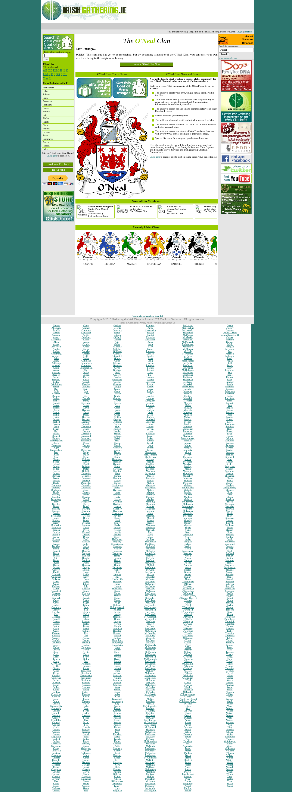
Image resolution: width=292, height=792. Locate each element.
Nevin (188, 549)
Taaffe (230, 593)
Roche (230, 396)
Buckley (56, 546)
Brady (56, 492)
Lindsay (150, 410)
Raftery (229, 342)
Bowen (56, 473)
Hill (117, 577)
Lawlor (150, 379)
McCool (150, 612)
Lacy (150, 346)
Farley (86, 624)
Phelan (187, 751)
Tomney (230, 642)
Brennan (56, 511)
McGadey (150, 687)
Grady (117, 396)
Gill (117, 342)
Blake (56, 457)
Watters (229, 715)
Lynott (150, 448)
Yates (229, 776)
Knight (150, 335)
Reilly (230, 368)
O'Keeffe (187, 657)
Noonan (188, 560)
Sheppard (229, 504)
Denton (86, 431)
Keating (117, 715)
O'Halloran (188, 635)
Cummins (86, 365)
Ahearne (56, 335)
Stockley (230, 574)
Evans (86, 595)
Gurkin (117, 424)
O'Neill (187, 682)
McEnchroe (150, 675)
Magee (150, 476)
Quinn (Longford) (230, 335)
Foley (86, 704)
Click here (52, 156)
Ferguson (86, 647)
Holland (117, 605)
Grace (117, 391)
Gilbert (117, 339)
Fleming (86, 694)
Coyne (56, 786)
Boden (56, 462)
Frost (86, 736)
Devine (86, 445)
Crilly (86, 335)
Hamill (117, 445)
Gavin (86, 783)
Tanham (230, 603)
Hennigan (117, 553)
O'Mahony (188, 666)
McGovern (150, 732)
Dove (86, 504)
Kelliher (117, 743)
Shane (230, 478)
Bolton (56, 469)
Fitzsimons (86, 680)
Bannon (56, 396)
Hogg (117, 603)
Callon (56, 588)
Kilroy (117, 786)
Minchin (188, 410)
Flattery (86, 692)
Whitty (229, 743)
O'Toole (188, 704)
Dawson (86, 410)
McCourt (150, 621)
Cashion (56, 633)
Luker (150, 438)
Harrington (117, 485)
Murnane (187, 518)
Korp (150, 344)
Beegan (56, 424)
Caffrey (56, 570)
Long (150, 424)
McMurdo (188, 346)
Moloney (187, 426)
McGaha (150, 692)
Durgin (86, 567)
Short (229, 516)
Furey (86, 741)
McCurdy (150, 638)
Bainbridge (56, 384)
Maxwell (150, 530)
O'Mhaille (188, 675)
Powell (187, 767)
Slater (230, 527)
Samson (230, 443)
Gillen (117, 344)
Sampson (229, 440)
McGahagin (150, 694)
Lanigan (150, 365)
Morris (187, 459)
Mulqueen (188, 504)
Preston (188, 776)
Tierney (230, 628)
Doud (86, 499)
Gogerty (117, 375)
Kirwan (150, 332)
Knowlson (150, 339)
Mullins (188, 497)
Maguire (150, 478)
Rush (229, 429)
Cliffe (56, 666)
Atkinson (56, 363)
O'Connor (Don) (188, 595)
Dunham (86, 560)
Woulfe (229, 769)
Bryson (56, 544)
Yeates (230, 779)
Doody (86, 490)
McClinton (150, 593)
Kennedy (117, 748)
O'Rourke (188, 692)
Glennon (117, 365)
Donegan (86, 478)
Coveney (56, 779)
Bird (56, 452)
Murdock (187, 516)
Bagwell (56, 379)
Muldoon (187, 483)
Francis (86, 727)
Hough (117, 626)
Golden (117, 377)
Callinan (56, 586)
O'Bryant (187, 586)
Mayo (150, 537)
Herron (117, 558)
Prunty (187, 781)
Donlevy (86, 480)
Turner (229, 666)
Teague (229, 607)
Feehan (86, 638)
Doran (86, 494)
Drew (86, 527)
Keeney (117, 725)
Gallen (86, 751)
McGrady (150, 736)
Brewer (56, 518)
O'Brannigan (188, 581)
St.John (229, 549)
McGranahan (150, 741)
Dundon (86, 558)
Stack (229, 551)
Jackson (117, 673)
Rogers (229, 408)
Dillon (86, 455)
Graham (117, 398)
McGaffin (150, 689)
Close (56, 671)
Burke (56, 549)
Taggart (229, 595)
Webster (230, 722)
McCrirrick (150, 631)
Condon (56, 696)
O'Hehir (188, 650)
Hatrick (117, 506)
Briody (56, 523)
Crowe (86, 349)
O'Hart (188, 645)
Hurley (117, 652)
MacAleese (150, 452)
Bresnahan (56, 516)
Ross (229, 415)
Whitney (230, 739)
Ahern (56, 337)
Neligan (188, 541)
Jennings (117, 680)
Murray (188, 523)
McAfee (150, 539)
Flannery (86, 687)
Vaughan (229, 685)
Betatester (56, 445)
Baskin (56, 415)
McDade (150, 640)
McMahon (188, 332)
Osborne (188, 711)
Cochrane (56, 678)
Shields (229, 511)
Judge (117, 694)
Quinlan (230, 330)
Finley (86, 659)
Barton (56, 412)
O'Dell (188, 605)
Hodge (117, 598)
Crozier (86, 354)
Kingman (117, 790)
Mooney (188, 440)
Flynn (86, 699)
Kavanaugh (117, 701)
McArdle (150, 549)
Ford (86, 708)
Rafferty (230, 339)
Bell (56, 431)
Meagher (187, 391)
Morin (188, 452)
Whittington (230, 741)
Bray (56, 502)
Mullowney (187, 502)
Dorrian (86, 497)
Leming (150, 398)
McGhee (150, 701)
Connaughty (56, 706)
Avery (56, 370)
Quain (230, 325)
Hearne (117, 530)
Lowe (150, 431)
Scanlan (230, 452)
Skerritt (229, 523)
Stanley (229, 556)
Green (117, 408)
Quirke (229, 337)
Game (86, 758)
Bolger (56, 466)
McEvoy (150, 682)
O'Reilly (188, 687)
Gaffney (86, 743)
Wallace (229, 699)
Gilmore (117, 354)
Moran (187, 445)
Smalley (230, 534)
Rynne (230, 436)
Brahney (56, 494)
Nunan (187, 574)
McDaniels (150, 645)
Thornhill (229, 621)
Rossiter (230, 417)
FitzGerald (86, 671)
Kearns (117, 713)
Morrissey (188, 464)
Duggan (86, 551)
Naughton (188, 534)
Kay (117, 704)
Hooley (117, 614)
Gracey (117, 393)
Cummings (86, 363)
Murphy (188, 520)
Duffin (86, 546)
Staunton (229, 560)
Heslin (117, 560)
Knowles (150, 337)
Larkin (150, 368)
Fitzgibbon (86, 673)
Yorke (230, 783)
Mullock (188, 499)
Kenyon (117, 755)
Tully (229, 659)
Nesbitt (187, 546)
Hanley (117, 455)
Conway (56, 722)
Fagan (86, 603)
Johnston (117, 685)
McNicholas (188, 361)
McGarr (150, 696)
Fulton (86, 739)
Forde (86, 711)
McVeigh (187, 384)
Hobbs (117, 595)
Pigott (188, 758)
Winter (229, 758)
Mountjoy (188, 471)
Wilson (229, 755)
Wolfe (230, 762)
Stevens (229, 570)
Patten (188, 732)
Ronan (230, 410)
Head (117, 520)
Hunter (117, 650)
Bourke (56, 471)
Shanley (230, 483)
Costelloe (56, 762)
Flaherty (86, 682)
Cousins (56, 776)
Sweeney (229, 591)
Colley (56, 685)
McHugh (150, 765)
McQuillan (188, 372)
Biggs (56, 448)
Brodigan (56, 527)
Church (56, 650)
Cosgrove (56, 755)
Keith (117, 729)
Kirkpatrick (150, 330)
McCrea (150, 626)
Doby (86, 462)
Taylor (230, 605)
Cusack (86, 382)
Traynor (230, 652)
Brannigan (56, 499)
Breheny (56, 509)
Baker (56, 386)
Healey (117, 523)
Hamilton (117, 448)
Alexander (56, 339)
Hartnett (117, 494)
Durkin (86, 570)
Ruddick (230, 426)
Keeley (117, 720)
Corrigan (56, 753)
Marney (150, 511)
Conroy (56, 718)
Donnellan (86, 483)
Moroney (187, 457)
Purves (187, 790)
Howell (117, 635)
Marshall (150, 516)
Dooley (86, 492)
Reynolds (229, 370)
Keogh (117, 758)
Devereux (86, 440)
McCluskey (150, 598)
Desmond (86, 436)
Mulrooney (187, 506)
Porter (188, 762)
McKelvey (150, 779)
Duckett (86, 541)
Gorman (117, 384)
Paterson (188, 727)
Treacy (229, 654)
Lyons (150, 450)
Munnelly (188, 513)
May (150, 532)
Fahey (86, 605)
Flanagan (86, 685)
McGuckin (150, 753)
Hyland (117, 657)
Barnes (56, 401)
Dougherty (86, 502)
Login (240, 32)
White (230, 734)
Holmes (117, 610)
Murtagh (188, 525)
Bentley (56, 438)
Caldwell (56, 574)
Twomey (230, 671)
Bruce (56, 541)
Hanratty (117, 464)
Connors (56, 715)
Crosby (86, 344)
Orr (188, 708)
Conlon (56, 704)
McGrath (150, 746)
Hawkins (117, 511)
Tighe (230, 631)
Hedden (117, 534)
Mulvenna (188, 511)
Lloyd (150, 415)
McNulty (187, 363)
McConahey (150, 607)
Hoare (117, 591)
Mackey (150, 459)
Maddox (150, 469)
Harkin (117, 476)
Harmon (117, 478)
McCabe (150, 558)
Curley (86, 372)
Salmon (229, 438)
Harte (117, 492)
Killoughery (117, 781)
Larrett (150, 370)
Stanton (229, 558)
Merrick (188, 403)
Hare (117, 473)
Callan (56, 581)
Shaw (229, 492)
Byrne (56, 565)
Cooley (56, 729)
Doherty (86, 466)
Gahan (86, 746)
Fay (86, 633)
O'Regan (188, 685)
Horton (117, 624)
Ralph (230, 344)
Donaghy (86, 473)
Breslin (56, 513)
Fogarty (86, 701)
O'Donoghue (187, 612)
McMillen (188, 339)
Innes (117, 666)
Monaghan (188, 429)
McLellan (188, 325)
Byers (56, 563)
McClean (150, 591)
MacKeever (150, 457)
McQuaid (187, 365)
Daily (86, 389)
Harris (117, 487)
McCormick (150, 619)
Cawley (56, 645)
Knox (150, 342)
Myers (188, 527)
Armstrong (56, 354)
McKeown (150, 783)
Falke (86, 614)
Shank (230, 480)
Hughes (117, 638)
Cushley (86, 384)
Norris (188, 567)
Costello (56, 760)
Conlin (56, 701)
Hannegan (117, 459)
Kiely (117, 767)
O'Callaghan (188, 588)
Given (117, 361)
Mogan (187, 419)
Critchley (86, 337)
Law (150, 375)
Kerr (117, 760)
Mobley (188, 417)
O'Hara (187, 640)
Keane (117, 708)
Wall (230, 696)
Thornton (229, 624)
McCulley (150, 635)
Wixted (229, 760)
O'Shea (187, 696)
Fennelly (86, 642)
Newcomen (187, 551)
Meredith (187, 398)
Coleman (56, 682)
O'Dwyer (187, 624)
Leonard (150, 405)
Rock (229, 401)
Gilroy (117, 358)
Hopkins (117, 617)
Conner (56, 711)
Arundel (56, 356)
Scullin (229, 462)
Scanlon (230, 455)
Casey (56, 631)
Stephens (229, 565)
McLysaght (187, 330)
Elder (86, 581)
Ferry (86, 654)
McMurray (188, 349)
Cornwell (56, 751)
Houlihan (117, 628)
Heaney (117, 527)
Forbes (86, 706)
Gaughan (86, 776)
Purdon (188, 788)
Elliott (86, 584)
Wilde (230, 746)
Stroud (229, 579)
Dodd (86, 464)
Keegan (117, 718)
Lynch (150, 443)
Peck (188, 739)
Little (150, 412)
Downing (86, 513)
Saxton (229, 450)
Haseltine (117, 502)
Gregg (117, 415)
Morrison (187, 462)
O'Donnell (188, 610)
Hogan (117, 600)
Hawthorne (117, 513)
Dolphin (86, 471)
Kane (117, 696)
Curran (86, 375)
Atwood (56, 365)
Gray (117, 405)
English (86, 588)
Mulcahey (188, 476)
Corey (56, 748)
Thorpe (229, 626)
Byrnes (56, 567)
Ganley (86, 760)
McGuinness (150, 758)
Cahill (56, 572)
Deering (86, 417)
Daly (86, 396)
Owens (187, 715)
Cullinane (86, 361)
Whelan (229, 732)
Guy (117, 426)
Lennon (150, 403)
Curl (86, 370)
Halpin (117, 443)
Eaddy (86, 574)
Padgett (188, 718)
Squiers (229, 546)
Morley (188, 455)
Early (86, 577)
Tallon (230, 600)
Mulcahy (187, 478)
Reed (229, 358)
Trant (229, 650)
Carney (56, 610)
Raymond (229, 349)
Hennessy (117, 551)
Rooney (230, 412)
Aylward (56, 372)
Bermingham (56, 440)
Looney (150, 426)
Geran (117, 332)
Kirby (150, 328)
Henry (117, 556)
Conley (56, 699)
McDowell (150, 661)
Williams (230, 751)
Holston (117, 612)
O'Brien (188, 584)
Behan (56, 429)
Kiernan (117, 769)
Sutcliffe (230, 586)
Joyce (117, 692)
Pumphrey (188, 783)
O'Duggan (188, 621)
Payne (188, 736)
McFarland (150, 685)
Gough (117, 386)
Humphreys (117, 642)
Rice (230, 372)
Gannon (86, 762)
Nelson (187, 544)
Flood (86, 696)
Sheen (230, 502)
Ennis (86, 591)
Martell (150, 518)
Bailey (56, 382)
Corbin (56, 741)
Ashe (56, 358)
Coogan (56, 725)
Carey (56, 603)
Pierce (188, 755)
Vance (230, 680)
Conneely (56, 708)
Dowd (86, 506)
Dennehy (86, 424)
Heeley (117, 537)
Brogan (56, 530)
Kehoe (117, 727)
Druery (86, 534)
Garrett (86, 767)
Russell (229, 431)
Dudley (86, 544)
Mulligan (187, 494)
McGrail (150, 739)
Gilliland (117, 351)
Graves (117, 403)
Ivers (117, 671)
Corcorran (56, 746)
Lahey (150, 349)
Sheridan (229, 506)
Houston (117, 631)
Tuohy (229, 661)
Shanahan (229, 476)
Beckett (56, 422)
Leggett (150, 396)
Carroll (56, 619)
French (86, 734)
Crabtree (56, 788)
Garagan (86, 765)
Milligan (188, 408)
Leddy (150, 391)
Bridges (56, 520)
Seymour (229, 471)
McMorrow (187, 344)
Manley (150, 499)
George (117, 328)
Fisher (86, 668)
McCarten (150, 579)
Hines (117, 584)
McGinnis (150, 715)
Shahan (229, 473)
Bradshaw (56, 490)
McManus (188, 335)
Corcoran (56, 743)
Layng (150, 384)
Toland (229, 640)
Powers (187, 772)
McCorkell (150, 614)
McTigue (187, 382)
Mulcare (188, 480)
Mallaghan (150, 487)
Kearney (117, 711)
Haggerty (117, 436)
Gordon (117, 382)
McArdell (150, 546)
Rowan (229, 419)
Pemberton (188, 746)
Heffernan (117, 539)
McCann (150, 570)
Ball (56, 389)
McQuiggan (188, 370)
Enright (86, 593)
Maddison (150, 466)
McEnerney (150, 678)
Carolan (56, 612)
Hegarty (117, 541)
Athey (56, 361)
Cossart (56, 758)
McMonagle (188, 342)
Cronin (86, 342)
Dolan (86, 469)
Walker (229, 694)
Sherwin (230, 509)
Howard (117, 633)
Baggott (56, 375)
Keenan (117, 722)
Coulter (56, 772)
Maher (150, 480)
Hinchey (117, 581)
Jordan (117, 689)
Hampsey (117, 450)
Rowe (230, 422)
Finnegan (86, 664)
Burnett (56, 551)
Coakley (56, 675)
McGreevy (150, 748)
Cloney (56, 668)
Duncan (86, 556)
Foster (86, 718)
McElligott (150, 668)
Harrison (117, 490)
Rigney (229, 377)
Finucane (86, 666)
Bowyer (56, 476)
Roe (230, 405)
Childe (56, 647)
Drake (86, 520)
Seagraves (230, 466)
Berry (56, 443)
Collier (56, 687)
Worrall (229, 765)
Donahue (86, 476)
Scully (230, 464)
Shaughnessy (229, 487)
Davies (86, 405)
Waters (230, 711)
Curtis (86, 379)
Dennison (86, 426)
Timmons (229, 635)
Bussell (56, 556)
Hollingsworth (117, 607)
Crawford (86, 332)
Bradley (56, 487)
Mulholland (188, 487)
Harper (117, 483)
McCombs (150, 605)
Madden (150, 464)
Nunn (188, 579)
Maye (150, 534)
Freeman (86, 732)
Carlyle (56, 605)
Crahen (56, 790)
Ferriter (86, 652)
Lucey (150, 436)
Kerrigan (117, 762)
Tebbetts (230, 610)
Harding (117, 471)
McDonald (150, 654)
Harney (117, 480)
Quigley (230, 328)
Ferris (86, 650)
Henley (117, 549)
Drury (86, 537)
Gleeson (117, 363)
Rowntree (229, 424)
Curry (86, 377)
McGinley (150, 711)
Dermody (86, 433)
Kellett (117, 739)
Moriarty (187, 450)
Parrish (187, 725)
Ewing (86, 600)
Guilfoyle (117, 422)
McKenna (150, 781)
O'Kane (188, 652)
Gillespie (117, 346)
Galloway (86, 753)
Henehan (117, 546)
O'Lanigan (188, 659)
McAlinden (150, 541)
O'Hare (187, 642)
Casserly (56, 635)
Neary (188, 537)
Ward (229, 706)
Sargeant (230, 445)
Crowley (86, 351)
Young (229, 786)
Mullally (188, 490)
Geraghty (117, 330)
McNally (188, 351)
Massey (150, 523)
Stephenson (229, 567)
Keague (117, 706)
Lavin (150, 372)
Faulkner (86, 631)
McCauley (150, 586)
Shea (229, 494)
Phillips (188, 753)
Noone (187, 563)
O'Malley (187, 668)
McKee (150, 776)
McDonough (150, 659)
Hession (117, 563)
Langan (150, 363)
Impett (117, 664)
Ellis (86, 586)
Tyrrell (229, 673)
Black (56, 455)
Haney (117, 452)
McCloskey (150, 595)
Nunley (188, 577)
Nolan (188, 558)
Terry (229, 612)
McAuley (150, 551)
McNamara (187, 354)
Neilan (188, 539)
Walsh (230, 701)
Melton (187, 396)
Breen (56, 506)
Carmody (56, 607)
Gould (117, 389)
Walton (229, 704)
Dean (86, 412)
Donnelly (86, 485)
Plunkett (188, 760)
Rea (230, 351)
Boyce (56, 478)
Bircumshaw (56, 450)
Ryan (229, 433)
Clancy (56, 652)
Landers (150, 354)
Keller (117, 736)
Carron (56, 621)
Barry (56, 410)
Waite (229, 689)
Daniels (86, 398)
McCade (150, 560)
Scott (229, 459)
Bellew (56, 433)
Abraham (56, 328)
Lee (150, 393)
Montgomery (187, 438)
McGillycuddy (150, 706)
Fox (86, 720)
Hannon (117, 462)
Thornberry (230, 619)
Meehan (188, 393)
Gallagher (86, 748)
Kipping (150, 325)
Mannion (150, 504)
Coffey (56, 680)
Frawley (86, 729)
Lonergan (150, 422)
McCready (150, 628)
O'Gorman (188, 631)
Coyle (56, 783)
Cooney (56, 732)
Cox (56, 781)
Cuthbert (86, 386)
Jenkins (117, 678)
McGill (150, 704)
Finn (86, 661)
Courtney (56, 774)
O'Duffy (188, 619)
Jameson (117, 675)
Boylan (56, 480)
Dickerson (86, 450)
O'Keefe (188, 654)
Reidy (230, 365)
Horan (117, 619)
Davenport (86, 403)
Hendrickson (117, 544)
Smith (230, 539)
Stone (230, 577)
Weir (229, 725)
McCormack (150, 617)
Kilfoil (117, 776)
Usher (230, 675)
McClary (150, 588)
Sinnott (229, 520)
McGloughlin (150, 722)
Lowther (150, 433)
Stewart (229, 572)
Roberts (229, 389)
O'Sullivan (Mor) (187, 701)
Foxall (86, 722)
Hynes (117, 659)
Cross (86, 346)
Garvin (86, 772)
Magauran (150, 473)
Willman (230, 753)
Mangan (150, 497)
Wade (229, 687)
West (229, 727)
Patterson (187, 734)
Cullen (86, 358)
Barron (56, 408)
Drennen (86, 525)
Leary (150, 389)
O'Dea (188, 603)
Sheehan (230, 499)
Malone (150, 492)
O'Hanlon (188, 638)
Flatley (86, 689)
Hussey (117, 654)
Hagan (117, 433)
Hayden (117, 516)
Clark (56, 654)
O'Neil (188, 680)
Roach (230, 384)
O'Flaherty (188, 628)
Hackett (117, 429)
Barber (56, 398)
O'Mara (188, 671)
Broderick (56, 525)
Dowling (86, 509)
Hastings (117, 504)
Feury (86, 657)
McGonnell (150, 727)
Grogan (117, 419)
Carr (56, 614)
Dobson (86, 459)
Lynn (150, 445)
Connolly (56, 713)
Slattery (229, 530)
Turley (229, 664)
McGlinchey (150, 720)
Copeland (56, 736)
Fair (86, 610)
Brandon (56, 497)
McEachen (150, 664)
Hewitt (117, 565)
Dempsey (86, 422)
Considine (56, 720)
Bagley (56, 377)
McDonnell (150, 657)
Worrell (229, 767)
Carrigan (56, 617)
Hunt (117, 647)
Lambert (150, 351)
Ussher (229, 678)
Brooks (56, 532)
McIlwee (150, 767)
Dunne (86, 563)
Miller (188, 405)
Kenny (117, 751)
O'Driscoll (188, 617)
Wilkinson (230, 748)
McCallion (150, 567)
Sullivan (230, 584)
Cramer (86, 328)
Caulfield (56, 642)
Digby (86, 452)
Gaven (86, 781)
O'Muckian (187, 678)
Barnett (56, 403)
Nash (187, 532)
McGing (150, 708)
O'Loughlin (187, 664)
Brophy (56, 534)
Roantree (229, 386)
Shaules (229, 490)
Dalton (86, 393)
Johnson (117, 682)
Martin (150, 520)
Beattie (56, 419)
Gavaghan (86, 779)
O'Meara (188, 673)
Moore (187, 443)
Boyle (56, 483)
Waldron (230, 692)
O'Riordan (188, 689)
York (229, 781)
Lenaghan (150, 401)
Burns (56, 553)
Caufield (56, 640)
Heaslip (117, 532)
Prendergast (188, 774)
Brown (56, 537)
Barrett (56, 405)
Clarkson (56, 659)
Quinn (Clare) (230, 332)
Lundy (150, 440)
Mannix (150, 506)
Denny (86, 429)
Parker (188, 722)
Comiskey (56, 694)
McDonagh (150, 652)
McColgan (150, 600)
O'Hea (188, 647)
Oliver (188, 706)
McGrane (150, 743)
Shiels (230, 513)
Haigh (117, 438)
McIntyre (150, 772)
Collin (56, 689)
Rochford (229, 398)
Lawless (150, 377)
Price (187, 779)
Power (188, 769)
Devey (86, 443)
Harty (117, 497)
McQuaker (188, 368)
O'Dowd (188, 614)
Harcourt (117, 469)
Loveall (150, 429)
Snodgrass (230, 541)
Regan (230, 361)
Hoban (117, 593)
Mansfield (150, 509)
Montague (188, 436)
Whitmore (230, 736)
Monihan (187, 433)
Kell (117, 732)
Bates (56, 417)
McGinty (150, 718)
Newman (187, 553)
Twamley (229, 668)
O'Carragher (188, 591)
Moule (188, 469)
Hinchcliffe (117, 579)
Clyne (56, 673)
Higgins (117, 574)
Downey (86, 511)
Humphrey (117, 640)
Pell (188, 743)
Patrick (187, 729)
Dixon (86, 457)
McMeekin (188, 337)
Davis (86, 408)
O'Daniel (188, 600)
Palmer (187, 720)
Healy (117, 525)
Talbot (230, 598)
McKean (150, 774)
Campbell (56, 591)
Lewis (150, 408)
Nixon (188, 556)
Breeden (56, 504)
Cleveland (56, 664)
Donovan (86, 487)
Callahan (56, 579)
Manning (150, 502)
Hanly (117, 457)
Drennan (86, 523)
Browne (56, 539)
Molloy (188, 424)
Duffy (86, 549)
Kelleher (117, 734)
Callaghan (56, 577)
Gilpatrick (117, 356)
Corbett (56, 739)
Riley (229, 379)
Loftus (150, 417)
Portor (188, 765)
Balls (56, 391)
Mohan (187, 422)
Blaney (56, 459)
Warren (229, 708)
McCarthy (150, 581)
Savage (229, 448)
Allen (56, 342)
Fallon (86, 617)
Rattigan (230, 346)
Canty (56, 600)
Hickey (117, 570)
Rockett (229, 403)
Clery (56, 661)
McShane (187, 377)
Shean (230, 497)
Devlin (86, 448)
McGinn (150, 713)
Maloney (150, 494)
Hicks (117, 572)
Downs (86, 516)
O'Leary (188, 661)
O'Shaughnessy (187, 694)
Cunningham (86, 368)
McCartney (150, 584)
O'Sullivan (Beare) (188, 699)
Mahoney (150, 485)
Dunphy (86, 565)
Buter (56, 558)
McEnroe (150, 680)
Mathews (150, 525)
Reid (229, 363)
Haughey (117, 509)
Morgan (188, 448)
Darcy (86, 401)
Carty (56, 628)
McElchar (150, 666)
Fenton (86, 645)
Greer (117, 412)
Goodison (117, 379)
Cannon (56, 595)
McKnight (150, 788)
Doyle (86, 518)
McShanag (188, 375)
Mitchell (188, 415)
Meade (187, 389)
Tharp (230, 614)
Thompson (229, 617)
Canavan (56, 593)
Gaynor (86, 786)
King (117, 788)
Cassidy (56, 638)
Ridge (230, 375)
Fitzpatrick (86, 678)
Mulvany (187, 509)
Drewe (86, 530)
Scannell (230, 457)
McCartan (150, 577)
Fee (86, 635)
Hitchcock (117, 588)
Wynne (229, 774)
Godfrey (117, 370)
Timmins (229, 633)
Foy (86, 725)
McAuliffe (150, 553)
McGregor (150, 751)
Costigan (56, 765)
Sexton (229, 469)
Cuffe (86, 356)
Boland (56, 464)
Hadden (117, 431)
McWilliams (188, 386)
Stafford (230, 553)
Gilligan (117, 349)
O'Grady (188, 633)
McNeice (187, 356)
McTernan (188, 379)
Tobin (230, 638)
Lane (150, 358)
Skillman (229, 525)
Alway (56, 344)
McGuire (150, 760)
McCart (150, 574)
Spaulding (230, 544)
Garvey (86, 769)
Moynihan (188, 473)
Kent (117, 753)
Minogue (187, 412)
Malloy (150, 490)
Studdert (230, 581)
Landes (150, 356)
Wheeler (230, 729)
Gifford (117, 337)
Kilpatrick (117, 783)
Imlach (117, 661)
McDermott (150, 647)
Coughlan (56, 769)
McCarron (150, 572)
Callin (56, 584)
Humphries (117, 645)
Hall (117, 440)
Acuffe (56, 330)
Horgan (117, 621)
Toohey (229, 645)
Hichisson (117, 567)
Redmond (229, 356)
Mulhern (188, 485)
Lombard (150, 419)
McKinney (150, 786)
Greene (117, 410)
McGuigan (150, 755)
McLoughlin (188, 328)
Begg (56, 426)
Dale (86, 391)
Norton (187, 570)
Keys (117, 765)
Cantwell (56, 598)
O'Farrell (188, 626)
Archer (56, 351)
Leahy (150, 386)
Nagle (188, 530)
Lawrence (150, 382)
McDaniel (150, 642)
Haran (117, 466)
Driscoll (86, 532)
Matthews (150, 527)
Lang (150, 361)
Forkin (86, 713)
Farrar (86, 626)
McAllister (150, 544)
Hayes (117, 518)
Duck (86, 539)
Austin (56, 368)
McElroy (150, 671)
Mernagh (187, 401)
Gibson (117, 335)
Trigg (230, 657)
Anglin (56, 349)
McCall (150, 565)
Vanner (229, 682)
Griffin (117, 417)
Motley (187, 466)
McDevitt (150, 650)
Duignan (86, 553)
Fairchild (86, 612)
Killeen (117, 779)
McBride (150, 556)
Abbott (56, 325)
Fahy (86, 607)
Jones (117, 687)
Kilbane (117, 772)
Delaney (86, 419)
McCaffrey (150, 563)
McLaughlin (150, 790)
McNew (188, 358)
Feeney (86, 640)
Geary (86, 788)
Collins (56, 692)
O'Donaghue (188, 607)
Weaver (229, 720)
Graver (117, 401)
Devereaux (86, 438)
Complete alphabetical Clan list (148, 316)
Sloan (230, 532)
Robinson (229, 393)
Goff (117, 372)
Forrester (86, 715)
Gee (86, 790)
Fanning (86, 621)
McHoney (150, 762)
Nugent (188, 572)
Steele (230, 563)
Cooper (56, 734)
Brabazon (56, 485)
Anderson (56, 346)
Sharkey (230, 485)
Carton (56, 626)
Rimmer (230, 382)
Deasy (86, 415)
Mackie (150, 462)
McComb (150, 603)
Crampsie (86, 330)
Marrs (150, 513)
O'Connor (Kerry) (188, 598)
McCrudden (150, 633)
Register (248, 32)
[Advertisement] (58, 252)
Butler (56, 560)
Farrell (86, 628)
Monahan (188, 431)
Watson (229, 713)
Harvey (117, 499)
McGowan (150, 734)
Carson (56, 624)
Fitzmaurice (86, 675)
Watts (229, 718)
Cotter (56, 767)
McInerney (150, 769)
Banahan (56, 393)
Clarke (56, 657)
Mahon (150, 483)
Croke (86, 339)
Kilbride (117, 774)
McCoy (150, 624)
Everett (86, 598)
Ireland (117, 668)
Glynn (117, 368)
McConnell (150, 610)
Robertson (230, 391)
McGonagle (150, 725)
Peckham (187, 741)
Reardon (230, 354)
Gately (86, 774)
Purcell (187, 786)
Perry (187, 748)
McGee (150, 699)
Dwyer (86, 572)
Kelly (117, 746)
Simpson (230, 518)
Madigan (150, 471)
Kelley (117, 741)
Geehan (117, 325)
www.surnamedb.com (228, 58)
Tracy (230, 647)
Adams (56, 332)
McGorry (150, 729)
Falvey (86, 619)
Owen (188, 713)
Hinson (117, 586)
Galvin (86, 755)
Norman (188, 565)
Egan (86, 579)
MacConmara (150, 455)
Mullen (187, 492)
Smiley (229, 537)
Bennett (56, 436)
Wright (229, 772)
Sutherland (229, 588)
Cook (56, 727)
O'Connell (188, 593)
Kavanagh (117, 699)
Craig (86, 325)
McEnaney (150, 673)
